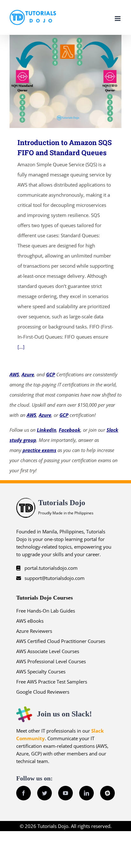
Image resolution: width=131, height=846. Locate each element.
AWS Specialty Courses (41, 671)
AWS (14, 374)
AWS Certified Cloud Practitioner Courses (60, 641)
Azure (28, 374)
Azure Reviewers (34, 631)
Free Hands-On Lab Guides (45, 610)
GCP (50, 374)
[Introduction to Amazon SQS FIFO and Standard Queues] (65, 81)
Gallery (74, 81)
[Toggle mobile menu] (118, 18)
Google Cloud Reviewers (42, 692)
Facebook (69, 430)
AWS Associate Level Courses (47, 651)
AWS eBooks (30, 621)
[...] (20, 347)
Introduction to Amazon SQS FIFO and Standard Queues (56, 81)
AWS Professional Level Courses (51, 661)
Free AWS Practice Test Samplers (51, 681)
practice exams (39, 450)
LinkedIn (46, 430)
